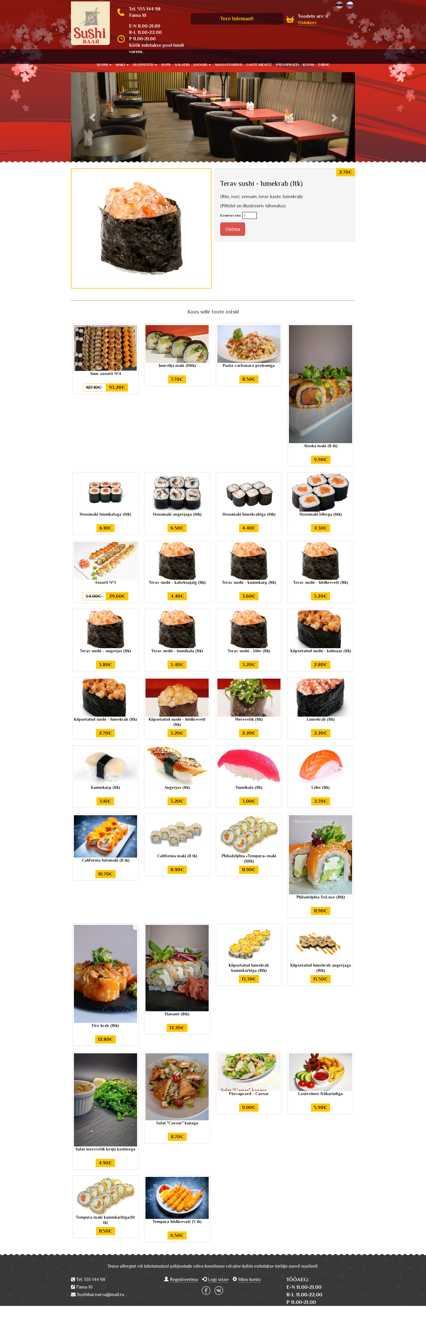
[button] (92, 117)
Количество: (230, 215)
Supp (166, 64)
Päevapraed (287, 64)
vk (218, 1290)
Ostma (232, 229)
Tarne (323, 64)
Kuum (308, 64)
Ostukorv (307, 22)
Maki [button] (121, 64)
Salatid (182, 64)
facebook (206, 1290)
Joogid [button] (201, 64)
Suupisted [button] (143, 64)
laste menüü (259, 64)
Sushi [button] (103, 64)
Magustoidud (228, 64)
